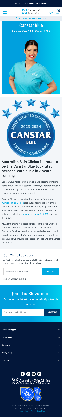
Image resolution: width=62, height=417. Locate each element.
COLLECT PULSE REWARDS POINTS (31, 3)
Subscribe (52, 312)
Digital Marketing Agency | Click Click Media (31, 408)
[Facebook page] (23, 374)
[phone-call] (51, 12)
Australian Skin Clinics (13, 203)
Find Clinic (50, 271)
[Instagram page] (28, 374)
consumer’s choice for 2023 (34, 214)
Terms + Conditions (38, 411)
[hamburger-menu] (5, 12)
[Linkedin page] (39, 374)
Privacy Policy (23, 411)
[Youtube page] (34, 374)
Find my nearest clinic (14, 279)
